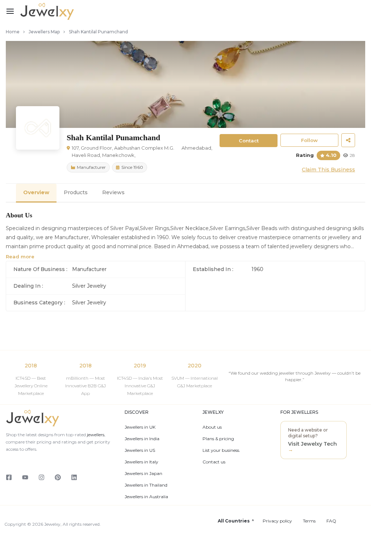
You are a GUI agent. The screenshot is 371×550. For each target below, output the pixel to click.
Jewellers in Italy (141, 461)
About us (212, 427)
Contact (249, 140)
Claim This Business (328, 169)
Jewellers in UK (140, 427)
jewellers (95, 434)
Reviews (113, 192)
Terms (309, 521)
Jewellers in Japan (143, 473)
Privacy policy (277, 521)
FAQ (331, 521)
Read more (20, 256)
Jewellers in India (142, 438)
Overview (36, 192)
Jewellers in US (140, 450)
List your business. (221, 450)
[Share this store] (348, 140)
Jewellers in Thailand (146, 485)
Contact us (214, 461)
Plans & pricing (218, 438)
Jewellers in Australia (146, 496)
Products (76, 192)
